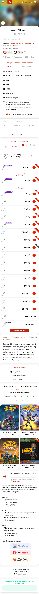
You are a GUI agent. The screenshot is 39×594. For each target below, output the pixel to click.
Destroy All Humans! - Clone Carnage (15, 465)
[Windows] (23, 145)
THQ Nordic (14, 46)
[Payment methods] (6, 146)
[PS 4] (26, 145)
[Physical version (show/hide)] (16, 146)
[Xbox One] (30, 145)
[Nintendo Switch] (23, 148)
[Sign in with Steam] (7, 396)
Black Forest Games (17, 43)
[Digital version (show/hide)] (12, 146)
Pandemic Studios (31, 43)
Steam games (17, 379)
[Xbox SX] (34, 145)
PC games (16, 372)
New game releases (19, 375)
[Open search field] (35, 2)
